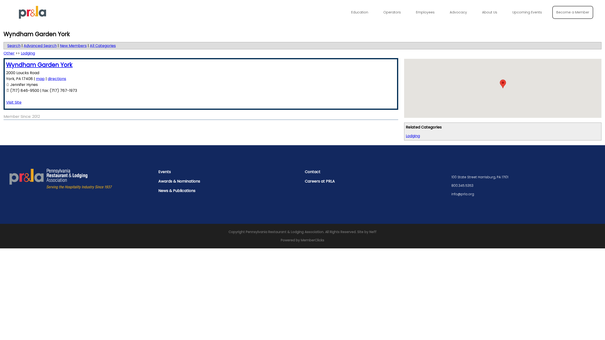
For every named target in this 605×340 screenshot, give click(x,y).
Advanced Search (40, 45)
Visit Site (14, 102)
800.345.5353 (462, 185)
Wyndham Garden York (39, 65)
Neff (372, 232)
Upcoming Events (527, 12)
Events (164, 171)
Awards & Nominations (179, 181)
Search (14, 45)
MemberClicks (312, 240)
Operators (392, 12)
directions (57, 78)
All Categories (103, 45)
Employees (425, 12)
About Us (489, 12)
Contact (312, 171)
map (40, 78)
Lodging (413, 136)
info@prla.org (462, 194)
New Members (73, 45)
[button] (503, 84)
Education (359, 12)
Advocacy (458, 12)
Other (9, 53)
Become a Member (572, 12)
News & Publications (176, 190)
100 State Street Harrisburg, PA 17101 (479, 177)
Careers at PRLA (320, 181)
